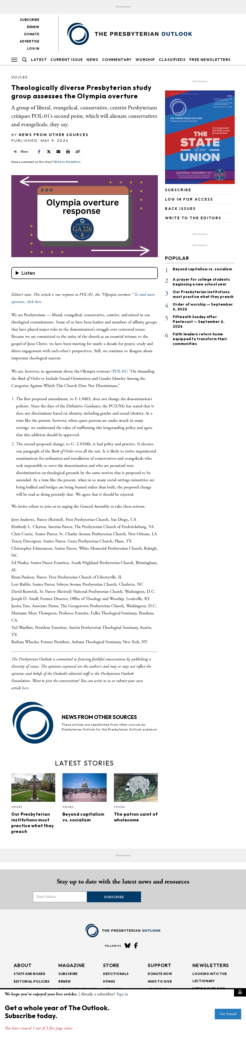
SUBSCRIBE (178, 190)
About (23, 965)
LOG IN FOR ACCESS (189, 199)
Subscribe (29, 20)
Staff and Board (30, 974)
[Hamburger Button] (14, 59)
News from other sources (54, 134)
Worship (145, 59)
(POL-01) (119, 371)
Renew (33, 27)
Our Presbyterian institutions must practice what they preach (32, 822)
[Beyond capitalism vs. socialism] (84, 789)
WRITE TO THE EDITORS (193, 218)
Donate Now (160, 974)
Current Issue (66, 59)
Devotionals (116, 974)
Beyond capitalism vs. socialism (83, 817)
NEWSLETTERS (210, 965)
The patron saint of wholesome (136, 817)
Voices (19, 77)
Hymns (109, 981)
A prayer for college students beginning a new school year (201, 281)
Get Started (228, 1013)
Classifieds (172, 59)
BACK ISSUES (180, 208)
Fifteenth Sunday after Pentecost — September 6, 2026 (198, 322)
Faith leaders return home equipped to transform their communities (200, 339)
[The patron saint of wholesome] (136, 789)
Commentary (117, 59)
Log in (33, 48)
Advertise (29, 41)
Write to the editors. (67, 162)
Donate (31, 34)
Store (111, 965)
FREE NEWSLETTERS (210, 59)
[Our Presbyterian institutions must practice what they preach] (33, 789)
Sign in (122, 994)
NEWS (92, 59)
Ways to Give (160, 981)
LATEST (39, 59)
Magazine (71, 965)
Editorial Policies (32, 981)
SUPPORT (159, 965)
